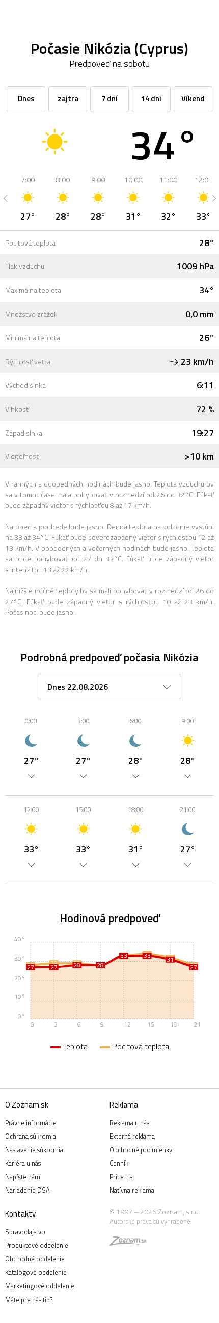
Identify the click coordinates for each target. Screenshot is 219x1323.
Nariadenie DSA (27, 1190)
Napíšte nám (22, 1177)
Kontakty (20, 1214)
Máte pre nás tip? (28, 1299)
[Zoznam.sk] (128, 1242)
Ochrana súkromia (30, 1136)
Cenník (119, 1163)
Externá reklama (132, 1136)
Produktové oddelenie (36, 1245)
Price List (122, 1177)
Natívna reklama (132, 1190)
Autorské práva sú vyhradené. (151, 1221)
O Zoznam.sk (26, 1105)
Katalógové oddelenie (36, 1272)
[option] (27, 198)
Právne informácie (31, 1123)
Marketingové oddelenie (39, 1286)
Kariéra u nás (23, 1163)
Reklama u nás (129, 1123)
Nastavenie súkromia (34, 1150)
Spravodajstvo (25, 1232)
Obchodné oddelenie (35, 1259)
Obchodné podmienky (141, 1150)
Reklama (124, 1105)
